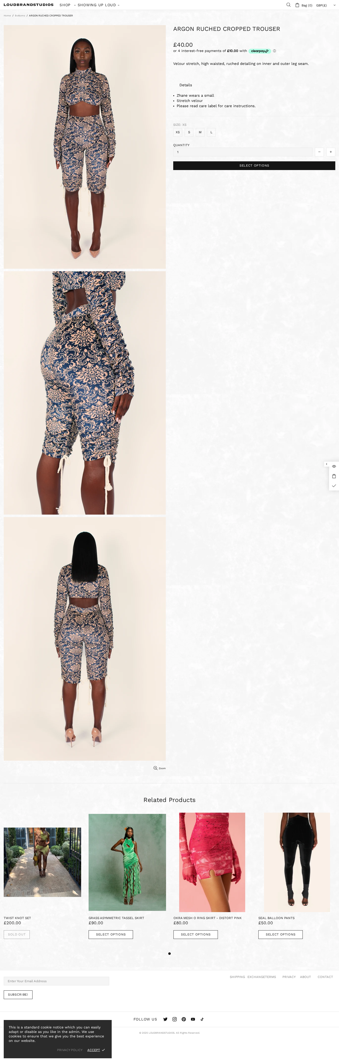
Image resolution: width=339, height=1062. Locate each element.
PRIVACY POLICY (69, 1050)
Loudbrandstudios (28, 4)
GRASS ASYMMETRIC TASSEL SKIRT (116, 918)
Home (7, 15)
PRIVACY (289, 977)
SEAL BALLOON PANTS (276, 918)
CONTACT (325, 977)
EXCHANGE (256, 977)
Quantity (181, 145)
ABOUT (305, 977)
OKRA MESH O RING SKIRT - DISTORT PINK (207, 918)
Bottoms (20, 15)
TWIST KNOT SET (17, 918)
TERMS (270, 977)
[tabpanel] (42, 881)
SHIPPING (237, 977)
